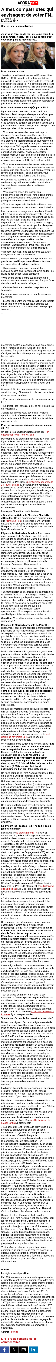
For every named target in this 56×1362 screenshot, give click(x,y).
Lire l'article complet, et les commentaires (18, 1340)
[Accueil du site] (28, 5)
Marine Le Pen (13, 520)
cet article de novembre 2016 (25, 735)
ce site (14, 1331)
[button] (4, 1349)
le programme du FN (26, 832)
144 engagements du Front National (25, 433)
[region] (32, 327)
